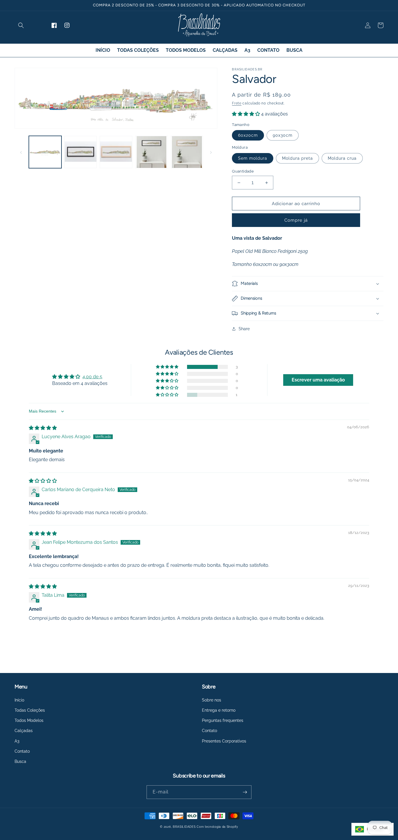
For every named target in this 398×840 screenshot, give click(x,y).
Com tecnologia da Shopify (217, 826)
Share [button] (244, 328)
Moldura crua (342, 158)
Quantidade (243, 171)
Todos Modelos (29, 720)
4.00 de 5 (92, 376)
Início (19, 700)
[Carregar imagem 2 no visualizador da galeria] (80, 152)
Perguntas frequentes (222, 720)
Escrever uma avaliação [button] (318, 380)
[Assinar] (244, 792)
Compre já (296, 220)
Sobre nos (211, 700)
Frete (237, 103)
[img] (43, 428)
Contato (22, 751)
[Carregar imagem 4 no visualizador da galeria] (151, 152)
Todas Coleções (30, 710)
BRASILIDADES (184, 826)
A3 (17, 741)
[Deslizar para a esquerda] (21, 151)
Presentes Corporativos (224, 741)
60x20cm (248, 135)
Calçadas (24, 730)
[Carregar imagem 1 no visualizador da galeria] (45, 152)
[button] (21, 25)
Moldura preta (297, 158)
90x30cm (283, 135)
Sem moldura (252, 158)
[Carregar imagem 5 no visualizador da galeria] (187, 152)
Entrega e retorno (218, 710)
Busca (20, 761)
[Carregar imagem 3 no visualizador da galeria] (116, 152)
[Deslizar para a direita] (211, 151)
